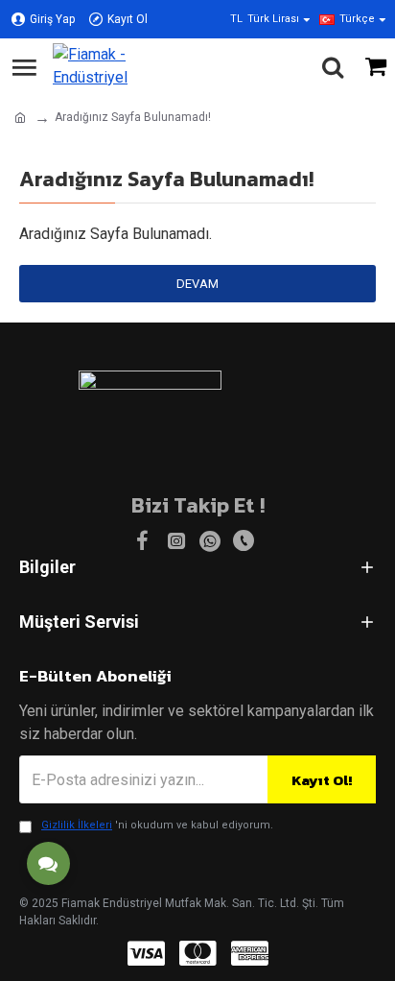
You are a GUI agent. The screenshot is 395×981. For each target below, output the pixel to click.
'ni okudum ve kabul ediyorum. (157, 825)
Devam (197, 283)
